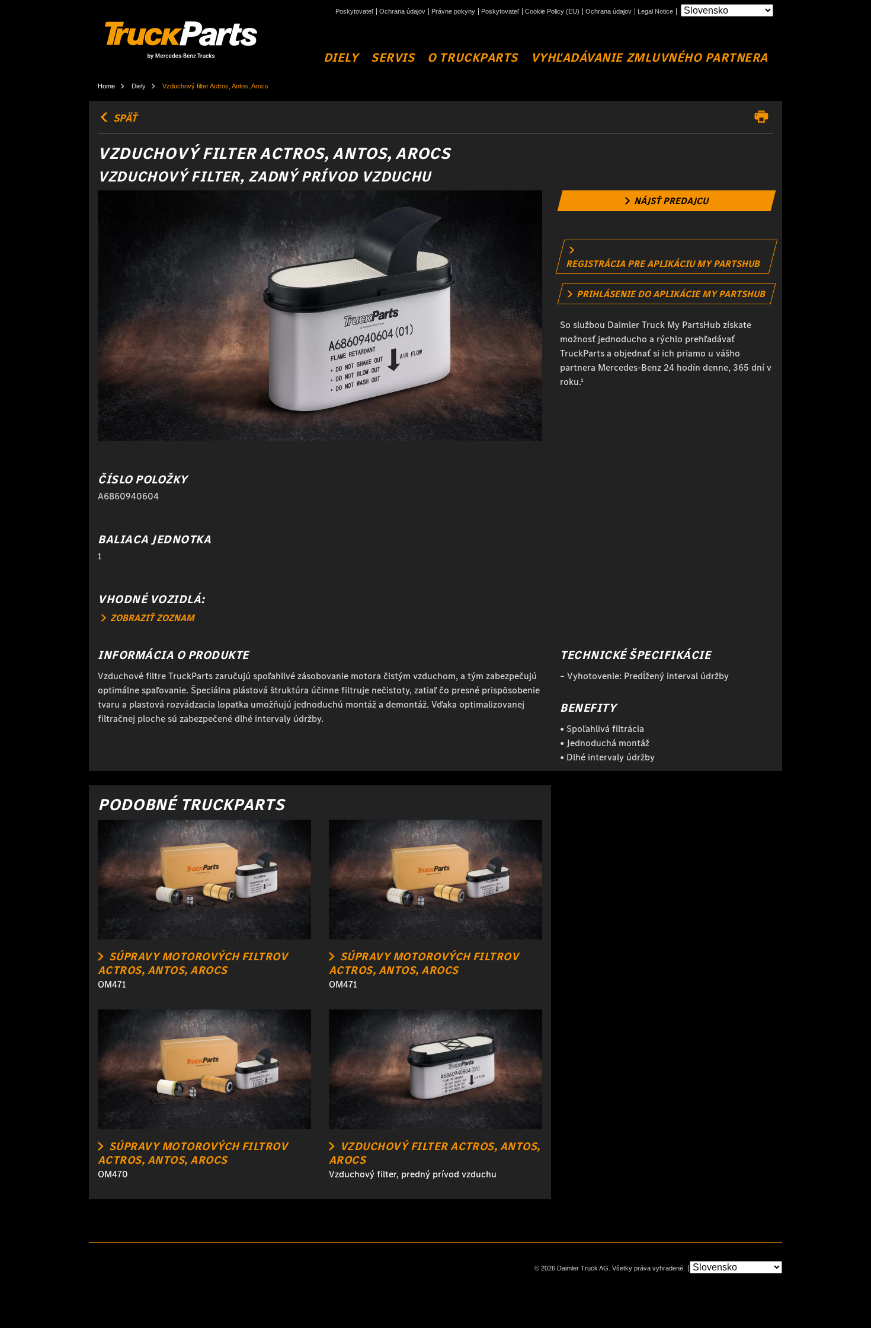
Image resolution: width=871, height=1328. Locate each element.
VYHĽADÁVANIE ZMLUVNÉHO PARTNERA (649, 58)
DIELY (341, 58)
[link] (667, 200)
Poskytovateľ (354, 11)
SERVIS (392, 58)
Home (106, 86)
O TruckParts (472, 58)
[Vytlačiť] (764, 116)
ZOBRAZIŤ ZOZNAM (151, 618)
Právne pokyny (453, 11)
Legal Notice (655, 11)
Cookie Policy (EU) (552, 11)
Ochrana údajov (402, 11)
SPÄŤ (124, 118)
